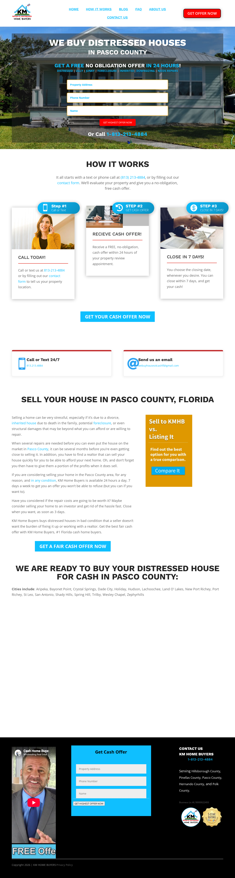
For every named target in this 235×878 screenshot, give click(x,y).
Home (74, 9)
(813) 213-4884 (133, 177)
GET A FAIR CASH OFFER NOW (72, 546)
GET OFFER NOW (202, 13)
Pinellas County (189, 778)
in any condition (43, 480)
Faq (138, 9)
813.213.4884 (35, 365)
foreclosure (102, 423)
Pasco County (37, 449)
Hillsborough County (205, 771)
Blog (123, 9)
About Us (157, 9)
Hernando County (191, 784)
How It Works (99, 9)
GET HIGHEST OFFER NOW (117, 122)
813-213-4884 (54, 270)
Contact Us (117, 17)
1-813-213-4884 (127, 134)
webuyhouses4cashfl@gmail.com (158, 365)
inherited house (24, 423)
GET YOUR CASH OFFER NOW (117, 316)
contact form (68, 182)
